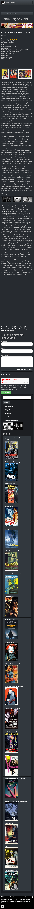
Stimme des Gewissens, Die (13, 574)
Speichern (7, 393)
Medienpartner (9, 406)
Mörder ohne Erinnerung (12, 462)
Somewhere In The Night (12, 708)
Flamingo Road (9, 642)
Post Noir (4, 32)
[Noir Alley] (18, 426)
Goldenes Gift (9, 506)
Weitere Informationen (7, 903)
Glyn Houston (26, 32)
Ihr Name (4, 341)
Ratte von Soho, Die (11, 870)
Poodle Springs (9, 596)
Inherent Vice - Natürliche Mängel (15, 778)
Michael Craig (15, 34)
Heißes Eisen (9, 823)
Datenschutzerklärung (11, 420)
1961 (11, 32)
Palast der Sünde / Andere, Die (14, 686)
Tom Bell (22, 34)
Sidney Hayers (18, 32)
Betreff (3, 348)
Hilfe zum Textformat (25, 369)
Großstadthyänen (10, 484)
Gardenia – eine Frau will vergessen (16, 801)
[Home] (3, 2)
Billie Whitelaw (9, 330)
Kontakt (7, 417)
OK (3, 906)
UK (8, 32)
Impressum (8, 413)
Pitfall (6, 846)
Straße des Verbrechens (12, 732)
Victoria (7, 529)
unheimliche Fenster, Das (12, 551)
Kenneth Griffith (5, 34)
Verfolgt (7, 755)
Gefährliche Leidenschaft (12, 664)
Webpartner (8, 410)
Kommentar (4, 355)
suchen (6, 403)
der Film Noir (11, 2)
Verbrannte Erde (10, 619)
